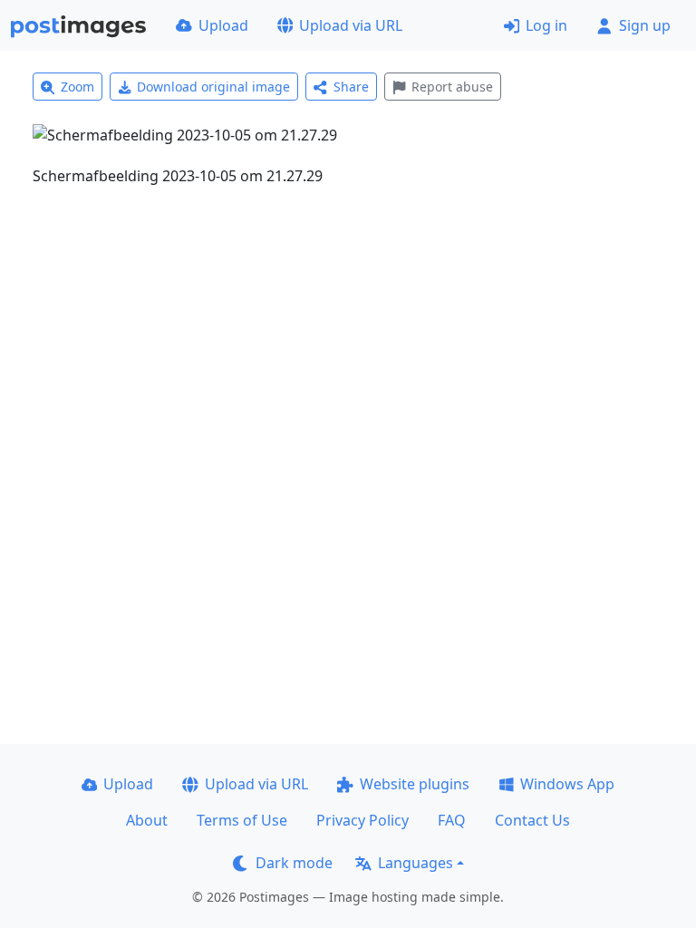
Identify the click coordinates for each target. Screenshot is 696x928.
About (147, 820)
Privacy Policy (362, 820)
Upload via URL (350, 25)
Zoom (77, 86)
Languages (415, 863)
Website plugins (414, 784)
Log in (546, 25)
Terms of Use (242, 820)
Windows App (567, 784)
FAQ (452, 820)
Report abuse (452, 86)
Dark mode (294, 863)
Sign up (645, 25)
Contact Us (532, 820)
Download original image (213, 86)
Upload (223, 25)
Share (351, 86)
